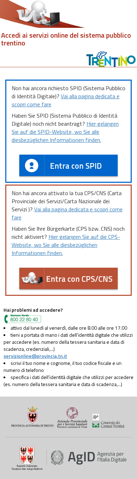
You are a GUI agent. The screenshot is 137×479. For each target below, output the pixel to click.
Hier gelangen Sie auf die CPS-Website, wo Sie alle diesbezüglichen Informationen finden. (66, 244)
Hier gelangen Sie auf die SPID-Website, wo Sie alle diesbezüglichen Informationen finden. (65, 131)
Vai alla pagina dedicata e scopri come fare (65, 100)
